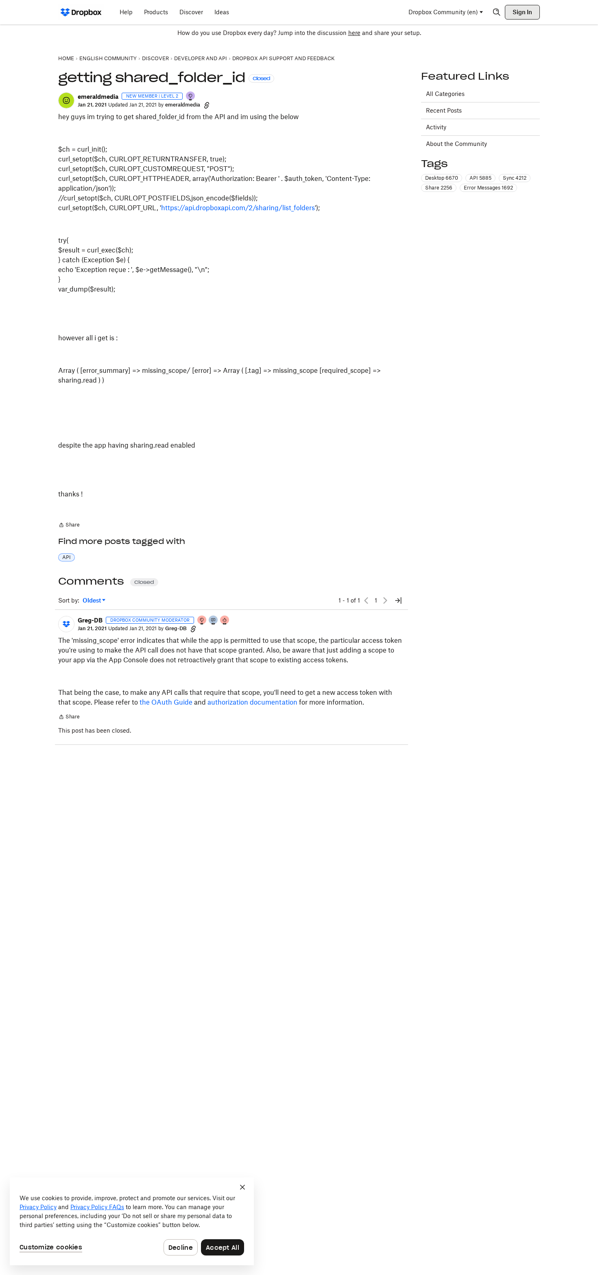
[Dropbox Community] (81, 12)
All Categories (445, 93)
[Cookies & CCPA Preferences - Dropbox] (132, 1221)
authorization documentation (252, 702)
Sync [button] (514, 178)
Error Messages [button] (488, 188)
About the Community (456, 143)
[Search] (496, 12)
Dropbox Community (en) (443, 12)
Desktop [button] (441, 178)
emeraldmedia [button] (98, 96)
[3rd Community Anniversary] (191, 96)
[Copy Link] (207, 105)
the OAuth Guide (166, 702)
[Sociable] (213, 620)
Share (69, 526)
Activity (436, 127)
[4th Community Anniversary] (202, 620)
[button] (66, 100)
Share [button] (438, 188)
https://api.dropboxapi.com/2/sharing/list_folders (238, 208)
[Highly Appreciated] (225, 620)
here (354, 32)
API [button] (66, 557)
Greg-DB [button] (90, 620)
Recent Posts (444, 110)
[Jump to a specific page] (398, 600)
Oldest (92, 601)
